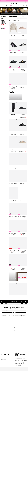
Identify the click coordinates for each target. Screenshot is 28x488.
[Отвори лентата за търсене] (26, 5)
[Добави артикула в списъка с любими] (16, 57)
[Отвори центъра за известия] (23, 3)
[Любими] (25, 3)
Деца (5, 3)
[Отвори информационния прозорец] (26, 0)
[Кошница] (26, 3)
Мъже (3, 3)
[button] (19, 18)
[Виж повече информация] (13, 55)
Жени (1, 3)
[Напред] (25, 6)
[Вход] (22, 3)
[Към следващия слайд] (26, 99)
